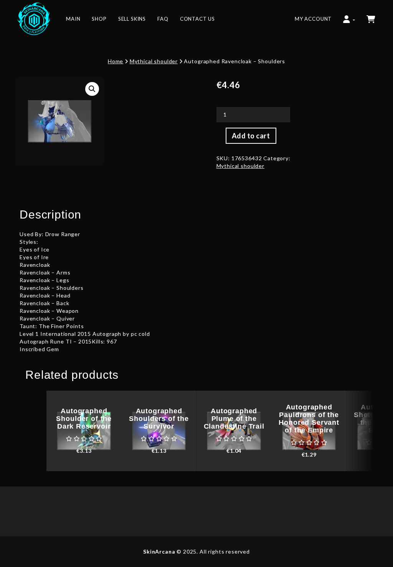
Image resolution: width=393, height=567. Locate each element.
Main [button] (73, 19)
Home (115, 61)
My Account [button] (313, 19)
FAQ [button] (162, 19)
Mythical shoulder (154, 61)
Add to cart (251, 135)
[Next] (360, 431)
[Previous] (33, 431)
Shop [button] (99, 19)
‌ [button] (372, 15)
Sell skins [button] (132, 19)
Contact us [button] (197, 19)
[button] (349, 15)
